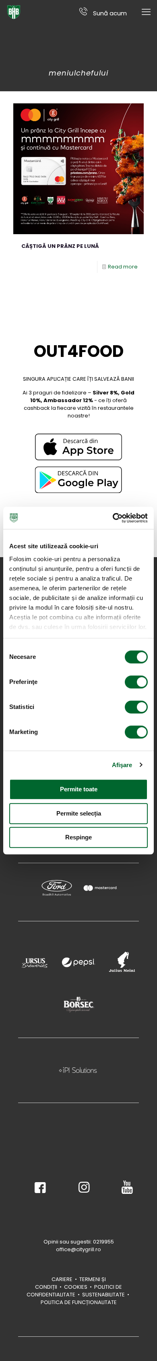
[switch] (136, 681)
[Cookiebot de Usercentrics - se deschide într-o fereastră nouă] (113, 518)
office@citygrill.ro (78, 1249)
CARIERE (62, 1279)
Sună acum (109, 13)
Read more (123, 267)
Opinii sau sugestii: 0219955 (78, 1242)
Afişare (122, 764)
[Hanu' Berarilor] (13, 12)
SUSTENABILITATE (104, 1294)
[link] (78, 447)
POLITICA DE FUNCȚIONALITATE (79, 1302)
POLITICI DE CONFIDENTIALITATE (74, 1290)
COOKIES (75, 1287)
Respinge (78, 837)
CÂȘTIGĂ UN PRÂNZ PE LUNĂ (60, 246)
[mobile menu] (146, 12)
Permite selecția (78, 813)
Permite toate (78, 789)
